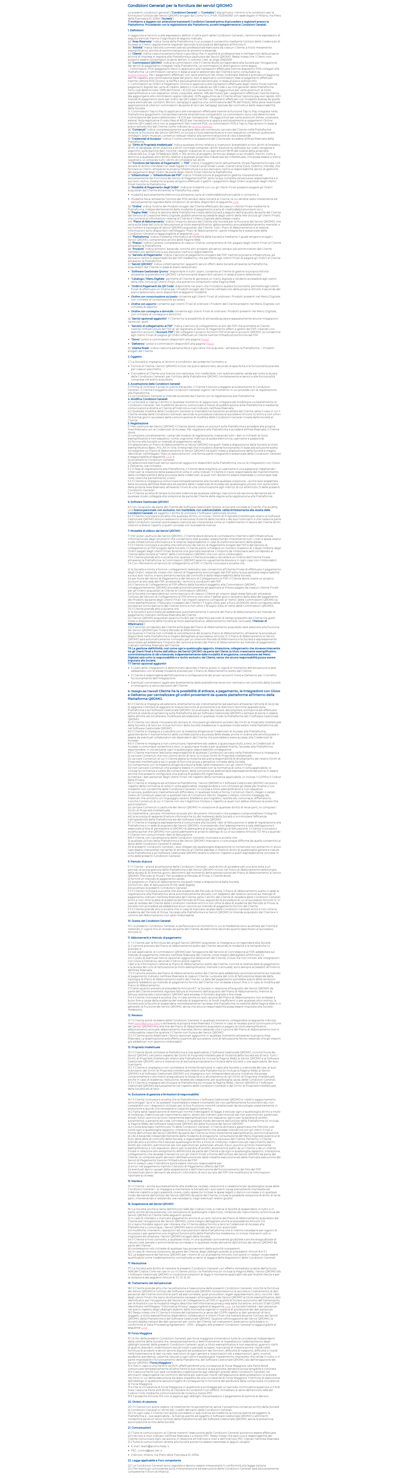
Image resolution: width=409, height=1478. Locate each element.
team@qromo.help (147, 1023)
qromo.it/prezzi (138, 74)
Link (236, 202)
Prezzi (205, 339)
